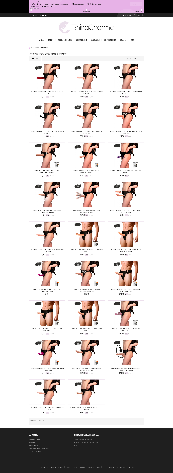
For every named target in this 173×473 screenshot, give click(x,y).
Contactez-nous (71, 467)
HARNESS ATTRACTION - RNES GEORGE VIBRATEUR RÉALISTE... (47, 172)
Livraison (83, 467)
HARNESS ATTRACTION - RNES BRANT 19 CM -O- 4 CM (47, 93)
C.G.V (105, 467)
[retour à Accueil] (30, 48)
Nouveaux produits (57, 467)
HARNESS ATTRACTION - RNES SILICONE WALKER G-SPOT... (47, 132)
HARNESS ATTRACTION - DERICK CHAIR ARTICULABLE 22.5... (86, 211)
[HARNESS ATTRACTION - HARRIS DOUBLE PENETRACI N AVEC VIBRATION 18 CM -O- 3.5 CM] (86, 155)
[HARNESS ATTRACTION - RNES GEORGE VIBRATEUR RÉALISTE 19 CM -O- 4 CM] (47, 155)
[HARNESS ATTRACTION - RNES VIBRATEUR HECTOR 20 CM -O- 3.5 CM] (86, 352)
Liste (37, 58)
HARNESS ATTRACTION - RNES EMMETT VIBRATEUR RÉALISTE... (86, 290)
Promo (132, 40)
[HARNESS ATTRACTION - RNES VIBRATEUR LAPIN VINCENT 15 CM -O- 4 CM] (47, 352)
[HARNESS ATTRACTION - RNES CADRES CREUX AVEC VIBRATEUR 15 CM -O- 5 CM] (86, 313)
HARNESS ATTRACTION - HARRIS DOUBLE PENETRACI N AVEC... (86, 172)
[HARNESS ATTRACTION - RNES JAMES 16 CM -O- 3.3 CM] (86, 392)
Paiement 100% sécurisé (117, 467)
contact (34, 15)
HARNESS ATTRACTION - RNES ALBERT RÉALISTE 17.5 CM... (86, 93)
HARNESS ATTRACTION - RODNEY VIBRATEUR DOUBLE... (125, 172)
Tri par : (127, 58)
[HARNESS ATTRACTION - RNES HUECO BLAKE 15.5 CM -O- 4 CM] (126, 234)
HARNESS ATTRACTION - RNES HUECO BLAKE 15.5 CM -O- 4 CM (126, 251)
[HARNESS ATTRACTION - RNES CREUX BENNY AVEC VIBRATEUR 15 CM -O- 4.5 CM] (126, 273)
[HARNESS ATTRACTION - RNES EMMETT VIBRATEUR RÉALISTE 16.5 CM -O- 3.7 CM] (86, 273)
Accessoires (95, 40)
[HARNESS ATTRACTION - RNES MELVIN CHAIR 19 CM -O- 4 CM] (47, 392)
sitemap (131, 467)
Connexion (128, 15)
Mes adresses (33, 445)
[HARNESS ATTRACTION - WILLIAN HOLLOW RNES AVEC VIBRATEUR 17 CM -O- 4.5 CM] (86, 234)
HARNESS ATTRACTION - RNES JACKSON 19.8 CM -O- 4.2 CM (47, 251)
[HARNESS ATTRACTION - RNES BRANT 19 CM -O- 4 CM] (47, 76)
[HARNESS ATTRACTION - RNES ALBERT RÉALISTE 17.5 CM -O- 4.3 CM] (86, 76)
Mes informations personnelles (39, 449)
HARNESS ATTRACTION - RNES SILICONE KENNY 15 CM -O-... (126, 93)
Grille (33, 58)
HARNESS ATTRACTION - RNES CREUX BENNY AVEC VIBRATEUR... (126, 290)
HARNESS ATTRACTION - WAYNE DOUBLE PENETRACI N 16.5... (47, 211)
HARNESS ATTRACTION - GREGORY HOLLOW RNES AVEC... (47, 329)
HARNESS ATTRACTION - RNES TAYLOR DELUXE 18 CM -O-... (86, 132)
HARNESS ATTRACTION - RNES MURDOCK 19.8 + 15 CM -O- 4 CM (126, 211)
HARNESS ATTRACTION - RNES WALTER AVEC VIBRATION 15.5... (47, 290)
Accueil (41, 40)
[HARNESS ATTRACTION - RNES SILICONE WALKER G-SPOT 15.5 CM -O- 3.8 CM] (47, 115)
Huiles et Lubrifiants (64, 40)
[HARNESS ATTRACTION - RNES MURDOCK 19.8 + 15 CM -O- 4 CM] (126, 194)
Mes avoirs (32, 442)
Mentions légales (94, 467)
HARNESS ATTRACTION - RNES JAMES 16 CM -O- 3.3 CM (86, 408)
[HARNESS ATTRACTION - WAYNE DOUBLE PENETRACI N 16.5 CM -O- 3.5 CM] (47, 194)
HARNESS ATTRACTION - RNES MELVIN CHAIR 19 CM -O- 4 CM (47, 408)
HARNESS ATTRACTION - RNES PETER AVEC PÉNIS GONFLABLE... (125, 369)
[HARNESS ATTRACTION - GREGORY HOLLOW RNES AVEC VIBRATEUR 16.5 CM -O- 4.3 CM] (47, 313)
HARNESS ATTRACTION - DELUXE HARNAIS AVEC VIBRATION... (126, 132)
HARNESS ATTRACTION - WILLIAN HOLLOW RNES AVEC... (86, 251)
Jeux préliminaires (110, 40)
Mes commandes (34, 439)
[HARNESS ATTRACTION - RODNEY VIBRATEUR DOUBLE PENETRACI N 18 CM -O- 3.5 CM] (126, 155)
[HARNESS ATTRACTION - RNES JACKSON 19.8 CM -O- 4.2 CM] (47, 234)
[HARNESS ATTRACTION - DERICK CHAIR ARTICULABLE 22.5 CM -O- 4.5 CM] (86, 194)
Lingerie (123, 40)
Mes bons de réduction (37, 452)
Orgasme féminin (81, 40)
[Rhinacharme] (86, 27)
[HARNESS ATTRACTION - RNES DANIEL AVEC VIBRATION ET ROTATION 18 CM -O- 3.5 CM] (126, 313)
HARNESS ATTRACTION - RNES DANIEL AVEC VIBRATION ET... (126, 329)
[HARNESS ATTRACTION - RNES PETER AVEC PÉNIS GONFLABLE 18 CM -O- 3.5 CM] (126, 352)
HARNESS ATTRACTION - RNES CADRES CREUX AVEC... (86, 329)
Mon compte (33, 435)
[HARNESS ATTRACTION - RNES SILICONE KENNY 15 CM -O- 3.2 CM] (126, 76)
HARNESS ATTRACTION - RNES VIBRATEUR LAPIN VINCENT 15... (47, 369)
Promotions (44, 467)
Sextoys (50, 40)
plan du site (43, 15)
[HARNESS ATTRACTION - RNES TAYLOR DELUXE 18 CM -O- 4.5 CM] (86, 115)
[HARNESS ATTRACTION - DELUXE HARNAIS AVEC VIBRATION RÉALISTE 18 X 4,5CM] (126, 115)
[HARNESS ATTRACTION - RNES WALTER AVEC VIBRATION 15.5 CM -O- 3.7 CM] (47, 273)
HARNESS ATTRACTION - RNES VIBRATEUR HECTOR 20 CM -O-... (86, 369)
